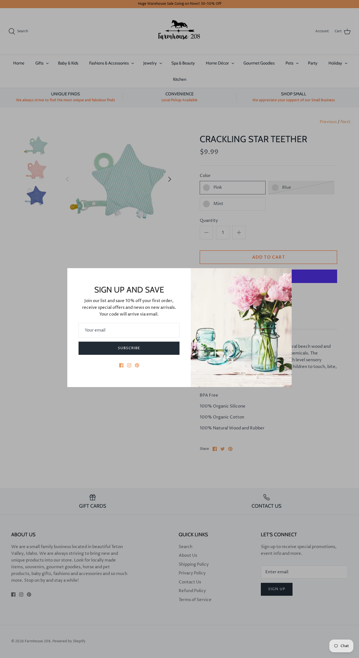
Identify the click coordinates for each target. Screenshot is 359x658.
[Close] (285, 275)
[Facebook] (121, 365)
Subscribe (129, 348)
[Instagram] (129, 365)
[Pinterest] (137, 365)
